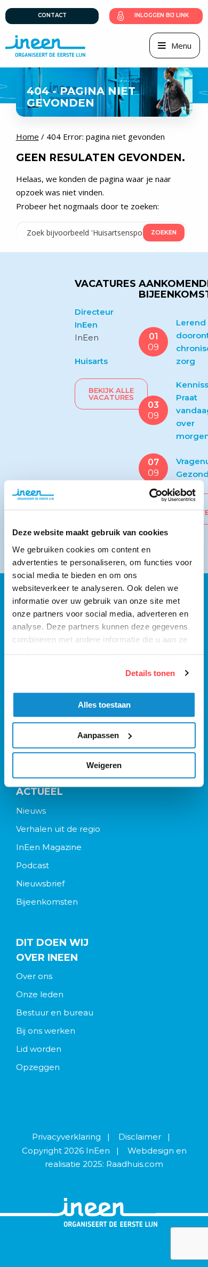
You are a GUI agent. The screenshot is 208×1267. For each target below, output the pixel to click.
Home (27, 136)
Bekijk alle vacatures (111, 393)
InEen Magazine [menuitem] (49, 847)
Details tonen (150, 673)
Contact (52, 15)
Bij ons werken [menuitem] (45, 1031)
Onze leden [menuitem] (39, 994)
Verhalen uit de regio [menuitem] (58, 829)
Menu (181, 45)
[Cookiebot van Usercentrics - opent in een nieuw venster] (149, 495)
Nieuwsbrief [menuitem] (40, 883)
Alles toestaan (104, 704)
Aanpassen (98, 735)
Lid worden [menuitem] (38, 1049)
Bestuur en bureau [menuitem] (54, 1012)
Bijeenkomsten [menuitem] (47, 902)
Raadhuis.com (134, 1164)
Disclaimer (139, 1137)
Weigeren (104, 765)
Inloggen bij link (161, 15)
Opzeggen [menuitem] (38, 1067)
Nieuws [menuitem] (31, 811)
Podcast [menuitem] (32, 865)
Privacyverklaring (66, 1137)
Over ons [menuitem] (34, 976)
